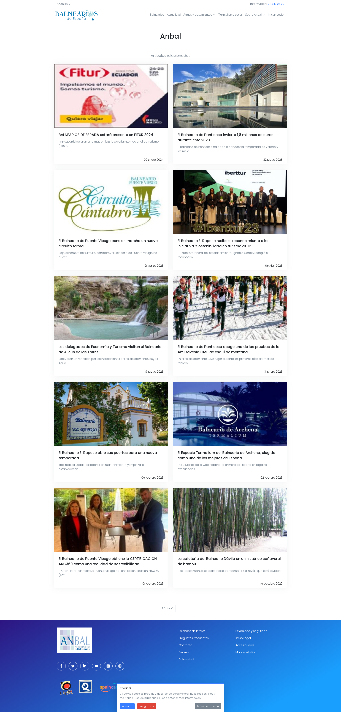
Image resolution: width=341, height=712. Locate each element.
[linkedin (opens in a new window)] (84, 666)
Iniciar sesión (276, 15)
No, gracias (147, 706)
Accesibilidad (245, 645)
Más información (208, 706)
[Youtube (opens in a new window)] (96, 666)
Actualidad (174, 15)
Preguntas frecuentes (194, 638)
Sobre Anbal (253, 15)
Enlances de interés (192, 631)
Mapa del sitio (245, 652)
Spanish (62, 4)
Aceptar (127, 706)
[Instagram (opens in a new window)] (119, 666)
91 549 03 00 (276, 4)
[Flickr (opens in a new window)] (108, 666)
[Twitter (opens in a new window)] (73, 666)
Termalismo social (230, 15)
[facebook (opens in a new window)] (61, 666)
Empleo (184, 652)
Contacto (185, 645)
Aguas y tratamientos (197, 15)
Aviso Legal (243, 638)
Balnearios (157, 15)
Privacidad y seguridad (251, 631)
